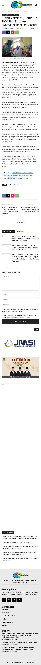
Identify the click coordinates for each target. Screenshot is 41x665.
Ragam (10, 12)
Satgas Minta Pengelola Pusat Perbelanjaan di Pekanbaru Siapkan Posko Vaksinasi (10, 210)
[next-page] (6, 266)
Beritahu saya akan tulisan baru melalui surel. (17, 317)
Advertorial (6, 639)
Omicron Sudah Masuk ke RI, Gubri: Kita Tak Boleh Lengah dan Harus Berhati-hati (30, 209)
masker (10, 184)
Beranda (4, 12)
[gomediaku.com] (21, 5)
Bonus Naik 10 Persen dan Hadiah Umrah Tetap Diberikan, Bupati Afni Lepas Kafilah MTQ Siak (20, 553)
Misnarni (16, 184)
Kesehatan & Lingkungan (20, 12)
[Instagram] (9, 600)
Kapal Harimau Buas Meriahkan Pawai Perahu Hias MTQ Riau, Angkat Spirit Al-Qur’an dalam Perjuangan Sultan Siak (21, 537)
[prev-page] (3, 266)
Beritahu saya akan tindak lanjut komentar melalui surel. (20, 315)
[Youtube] (19, 600)
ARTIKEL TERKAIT (8, 231)
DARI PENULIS (20, 231)
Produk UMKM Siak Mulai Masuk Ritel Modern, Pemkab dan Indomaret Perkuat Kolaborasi (20, 547)
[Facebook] (4, 32)
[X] (8, 32)
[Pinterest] (12, 32)
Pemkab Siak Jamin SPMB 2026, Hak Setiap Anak (18, 542)
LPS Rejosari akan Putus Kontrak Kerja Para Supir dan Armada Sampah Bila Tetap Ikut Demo (25, 238)
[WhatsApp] (17, 32)
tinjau (22, 184)
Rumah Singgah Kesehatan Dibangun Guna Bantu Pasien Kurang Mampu (20, 559)
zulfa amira (9, 28)
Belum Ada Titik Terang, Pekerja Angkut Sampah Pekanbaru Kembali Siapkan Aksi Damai (25, 248)
